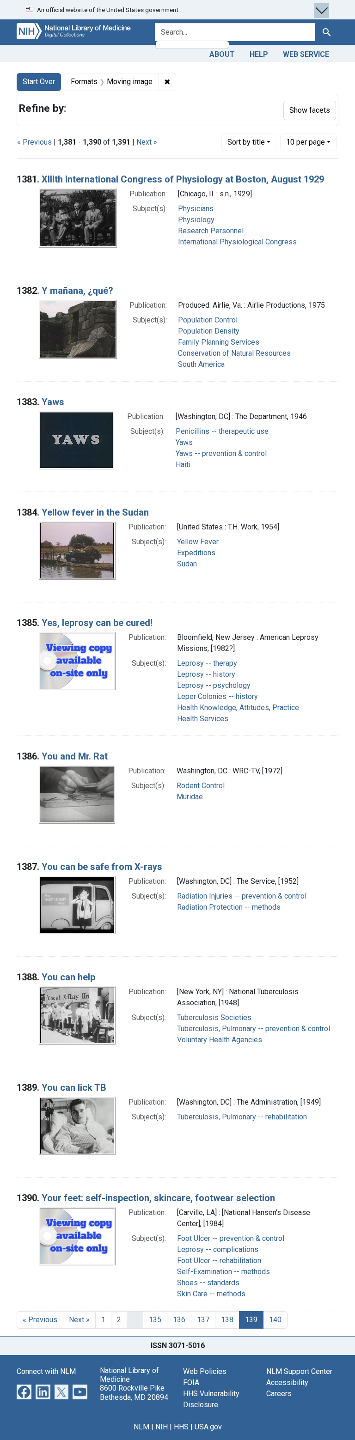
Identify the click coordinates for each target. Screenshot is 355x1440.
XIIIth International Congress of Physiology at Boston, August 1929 (183, 179)
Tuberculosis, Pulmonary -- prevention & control (253, 1028)
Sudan (187, 563)
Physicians (196, 208)
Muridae (190, 796)
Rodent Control (201, 785)
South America (201, 364)
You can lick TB (74, 1087)
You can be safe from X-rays (102, 866)
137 (203, 1319)
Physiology (196, 219)
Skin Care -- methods (211, 1293)
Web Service (306, 54)
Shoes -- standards (208, 1282)
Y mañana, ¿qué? (77, 290)
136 (179, 1319)
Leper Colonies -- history (217, 696)
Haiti (183, 464)
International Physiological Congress (237, 241)
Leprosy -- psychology (214, 685)
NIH (161, 1426)
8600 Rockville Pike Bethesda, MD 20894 (134, 1392)
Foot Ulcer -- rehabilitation (219, 1260)
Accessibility (287, 1382)
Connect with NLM (46, 1371)
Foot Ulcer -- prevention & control (230, 1238)
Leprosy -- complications (217, 1249)
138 (227, 1319)
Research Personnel (211, 230)
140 (275, 1319)
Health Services (202, 718)
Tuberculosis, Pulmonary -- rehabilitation (242, 1116)
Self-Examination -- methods (223, 1271)
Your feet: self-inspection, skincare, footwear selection (158, 1197)
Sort (246, 142)
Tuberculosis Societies (214, 1017)
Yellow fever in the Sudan (95, 512)
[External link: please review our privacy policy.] (24, 1391)
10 (305, 141)
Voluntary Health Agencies (219, 1039)
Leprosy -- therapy (207, 663)
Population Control (208, 320)
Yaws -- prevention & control (221, 453)
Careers (279, 1393)
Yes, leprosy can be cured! (97, 622)
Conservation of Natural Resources (234, 353)
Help (259, 54)
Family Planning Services (218, 342)
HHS (181, 1426)
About (222, 54)
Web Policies (204, 1371)
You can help (68, 977)
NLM (141, 1426)
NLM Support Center (299, 1371)
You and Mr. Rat (75, 756)
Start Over (39, 81)
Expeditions (196, 552)
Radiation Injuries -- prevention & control (241, 896)
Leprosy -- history (206, 674)
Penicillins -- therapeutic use (222, 431)
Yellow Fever (198, 541)
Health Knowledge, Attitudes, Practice (238, 707)
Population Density (208, 331)
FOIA (191, 1382)
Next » (146, 142)
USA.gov (208, 1426)
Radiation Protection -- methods (229, 907)
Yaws (53, 401)
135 (155, 1319)
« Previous (34, 142)
